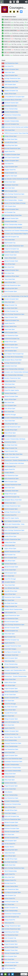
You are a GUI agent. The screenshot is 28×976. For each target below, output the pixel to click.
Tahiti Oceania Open (10, 84)
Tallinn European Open (10, 191)
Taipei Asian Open (9, 72)
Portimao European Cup (11, 311)
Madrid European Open (11, 344)
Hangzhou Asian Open (10, 175)
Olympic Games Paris (10, 326)
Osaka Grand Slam (9, 853)
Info (17, 2)
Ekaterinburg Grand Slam (11, 932)
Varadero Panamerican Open (12, 378)
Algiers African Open (10, 93)
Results (14, 2)
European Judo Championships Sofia (14, 670)
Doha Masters (8, 792)
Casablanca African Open (11, 276)
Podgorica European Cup (11, 249)
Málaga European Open (11, 719)
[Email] (5, 974)
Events (10, 2)
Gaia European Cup (9, 466)
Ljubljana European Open (11, 270)
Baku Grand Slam (9, 267)
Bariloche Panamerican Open (12, 819)
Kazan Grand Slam (9, 752)
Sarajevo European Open (11, 69)
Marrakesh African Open (11, 347)
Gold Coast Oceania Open (11, 157)
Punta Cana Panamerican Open (13, 758)
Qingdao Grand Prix (10, 169)
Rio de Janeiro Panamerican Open (14, 245)
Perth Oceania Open (10, 436)
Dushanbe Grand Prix (10, 515)
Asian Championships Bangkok (13, 227)
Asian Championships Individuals (13, 375)
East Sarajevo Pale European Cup (13, 353)
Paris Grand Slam (9, 273)
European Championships (11, 121)
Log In (26, 2)
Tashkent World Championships (13, 609)
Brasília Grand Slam (9, 865)
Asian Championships (10, 118)
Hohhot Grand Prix (9, 898)
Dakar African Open (10, 282)
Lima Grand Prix (9, 66)
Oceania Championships (11, 112)
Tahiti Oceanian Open (10, 350)
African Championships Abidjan (13, 224)
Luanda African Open (10, 536)
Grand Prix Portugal (10, 414)
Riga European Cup (9, 242)
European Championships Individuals (14, 439)
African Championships (11, 109)
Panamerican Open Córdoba (12, 597)
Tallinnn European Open (11, 87)
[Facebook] (9, 974)
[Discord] (2, 974)
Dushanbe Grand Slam (10, 106)
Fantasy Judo (2, 2)
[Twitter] (12, 974)
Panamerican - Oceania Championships (15, 676)
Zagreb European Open (11, 755)
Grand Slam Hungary (10, 649)
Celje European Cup (10, 612)
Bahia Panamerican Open (11, 478)
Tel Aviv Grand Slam (10, 570)
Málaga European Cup (10, 305)
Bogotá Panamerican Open (12, 615)
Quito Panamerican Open (11, 889)
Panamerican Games (10, 442)
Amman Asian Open (10, 182)
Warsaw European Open (11, 261)
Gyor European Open (10, 405)
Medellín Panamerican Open (12, 551)
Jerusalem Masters (9, 582)
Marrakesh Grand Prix (10, 941)
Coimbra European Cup (11, 630)
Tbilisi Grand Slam (9, 130)
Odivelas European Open (11, 837)
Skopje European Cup (10, 172)
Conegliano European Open (12, 154)
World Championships (10, 740)
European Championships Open (13, 417)
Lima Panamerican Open (11, 63)
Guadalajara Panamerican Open (13, 761)
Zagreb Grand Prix (9, 151)
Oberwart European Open (11, 627)
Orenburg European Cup (11, 734)
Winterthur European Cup (11, 640)
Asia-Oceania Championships (12, 770)
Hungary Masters (9, 472)
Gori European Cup (9, 212)
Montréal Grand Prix (10, 883)
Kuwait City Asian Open (11, 527)
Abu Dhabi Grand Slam (10, 139)
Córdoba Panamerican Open (12, 506)
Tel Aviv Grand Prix (9, 843)
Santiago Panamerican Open (12, 78)
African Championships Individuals (14, 369)
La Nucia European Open (11, 209)
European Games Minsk (11, 886)
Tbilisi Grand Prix (9, 923)
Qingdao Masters (9, 846)
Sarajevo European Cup (11, 90)
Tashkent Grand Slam (10, 255)
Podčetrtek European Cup (11, 338)
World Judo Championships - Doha (14, 524)
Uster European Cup (10, 938)
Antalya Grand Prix (9, 919)
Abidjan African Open (10, 136)
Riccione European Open (11, 621)
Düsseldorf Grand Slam (11, 825)
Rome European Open (10, 291)
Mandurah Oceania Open (11, 102)
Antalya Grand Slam (10, 381)
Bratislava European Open (11, 828)
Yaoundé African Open (10, 142)
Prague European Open (11, 75)
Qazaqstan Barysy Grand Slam (13, 99)
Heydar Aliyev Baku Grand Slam (13, 454)
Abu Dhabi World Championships (13, 357)
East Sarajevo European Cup (12, 521)
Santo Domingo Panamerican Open (14, 194)
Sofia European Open (10, 573)
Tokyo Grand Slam (9, 279)
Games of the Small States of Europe (14, 203)
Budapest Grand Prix (10, 880)
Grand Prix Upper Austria (11, 252)
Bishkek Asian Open (10, 503)
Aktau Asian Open (9, 302)
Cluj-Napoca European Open (12, 652)
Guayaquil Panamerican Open (12, 484)
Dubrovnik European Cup (11, 124)
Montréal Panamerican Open (12, 148)
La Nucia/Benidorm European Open (14, 96)
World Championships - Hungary (13, 200)
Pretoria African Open (10, 197)
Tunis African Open (9, 264)
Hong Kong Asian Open (11, 145)
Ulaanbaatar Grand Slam (11, 81)
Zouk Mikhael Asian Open (11, 588)
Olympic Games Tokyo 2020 (12, 737)
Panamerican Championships (12, 115)
